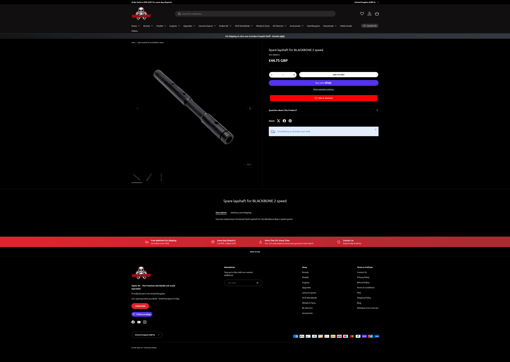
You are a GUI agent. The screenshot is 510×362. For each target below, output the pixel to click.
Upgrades (187, 26)
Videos (134, 31)
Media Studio (346, 26)
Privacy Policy (363, 277)
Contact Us (362, 272)
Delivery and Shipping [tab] (241, 212)
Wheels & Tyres (263, 26)
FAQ (359, 292)
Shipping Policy (364, 297)
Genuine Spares (206, 26)
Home (134, 26)
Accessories (295, 26)
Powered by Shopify (150, 347)
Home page (140, 306)
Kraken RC (223, 26)
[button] (377, 14)
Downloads (328, 26)
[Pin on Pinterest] (290, 121)
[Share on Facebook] (284, 121)
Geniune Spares (309, 292)
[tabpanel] (255, 219)
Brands (146, 26)
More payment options (323, 89)
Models (159, 26)
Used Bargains (313, 26)
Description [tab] (221, 212)
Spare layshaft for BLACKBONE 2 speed (151, 42)
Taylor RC (140, 347)
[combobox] (255, 14)
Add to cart (339, 74)
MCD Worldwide (242, 26)
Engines (173, 26)
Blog (359, 303)
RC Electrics (278, 26)
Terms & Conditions (366, 287)
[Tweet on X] (278, 121)
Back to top (255, 251)
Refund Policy (363, 282)
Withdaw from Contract (368, 308)
